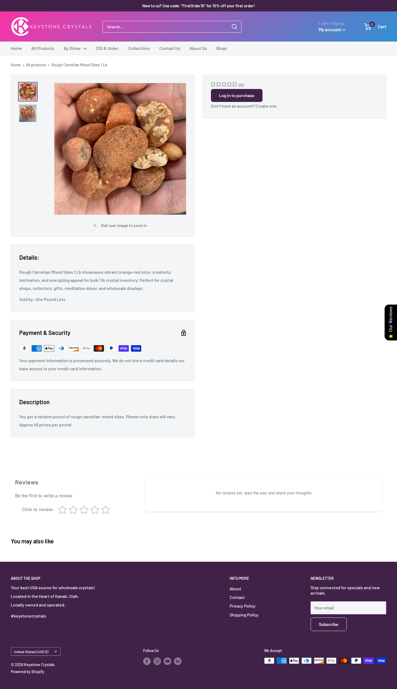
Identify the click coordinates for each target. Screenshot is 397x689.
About (235, 588)
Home (16, 48)
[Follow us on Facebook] (147, 661)
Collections (139, 48)
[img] (224, 85)
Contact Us (169, 48)
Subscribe (328, 624)
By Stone (72, 48)
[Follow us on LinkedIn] (177, 661)
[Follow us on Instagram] (157, 661)
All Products (42, 48)
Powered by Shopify (27, 671)
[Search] (234, 26)
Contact (237, 597)
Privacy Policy (242, 605)
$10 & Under (107, 48)
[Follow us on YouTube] (167, 661)
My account (330, 29)
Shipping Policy (244, 614)
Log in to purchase (236, 95)
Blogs (221, 48)
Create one (266, 105)
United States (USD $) (31, 651)
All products (36, 65)
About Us (198, 48)
